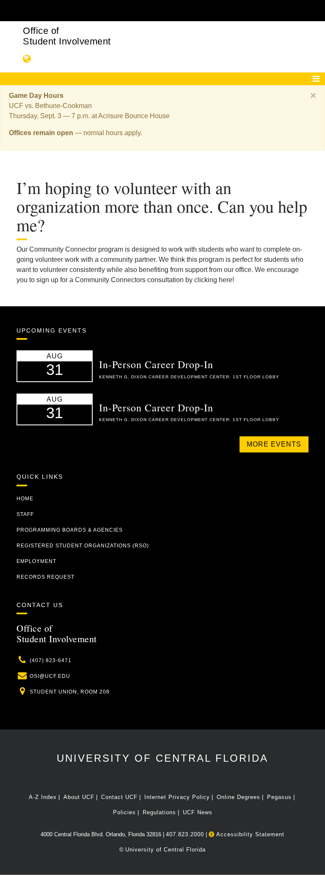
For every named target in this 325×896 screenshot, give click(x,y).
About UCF (78, 797)
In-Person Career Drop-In (156, 364)
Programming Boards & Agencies (70, 530)
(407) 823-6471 (51, 660)
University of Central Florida (162, 758)
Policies (124, 812)
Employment (36, 561)
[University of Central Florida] (72, 10)
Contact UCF (119, 797)
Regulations (159, 812)
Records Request (45, 577)
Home (25, 499)
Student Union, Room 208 (70, 692)
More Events (274, 444)
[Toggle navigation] (316, 78)
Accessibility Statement (249, 834)
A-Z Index (43, 797)
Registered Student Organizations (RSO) (83, 546)
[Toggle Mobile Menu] (306, 9)
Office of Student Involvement (67, 36)
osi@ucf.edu (50, 676)
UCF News (197, 812)
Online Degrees (238, 797)
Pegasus (279, 797)
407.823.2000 (185, 834)
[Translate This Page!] (27, 58)
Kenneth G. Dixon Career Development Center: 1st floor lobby (189, 376)
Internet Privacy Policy (177, 797)
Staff (25, 514)
